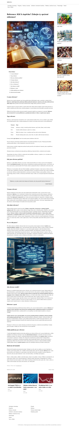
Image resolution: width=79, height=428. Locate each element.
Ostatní (65, 5)
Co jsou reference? (14, 73)
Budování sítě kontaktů (15, 92)
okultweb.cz (9, 2)
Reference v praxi (14, 88)
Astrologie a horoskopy (12, 5)
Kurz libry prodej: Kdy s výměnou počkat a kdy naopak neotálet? (64, 93)
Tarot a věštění (10, 7)
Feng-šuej (20, 5)
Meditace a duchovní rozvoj (50, 5)
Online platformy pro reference (17, 90)
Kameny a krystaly (26, 5)
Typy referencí (14, 75)
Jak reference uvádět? (15, 86)
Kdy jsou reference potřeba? (16, 77)
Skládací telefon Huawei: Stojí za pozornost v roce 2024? (30, 387)
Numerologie (60, 5)
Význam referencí (14, 80)
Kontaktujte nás (18, 365)
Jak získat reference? (15, 82)
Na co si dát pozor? (15, 84)
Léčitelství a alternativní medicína (37, 5)
